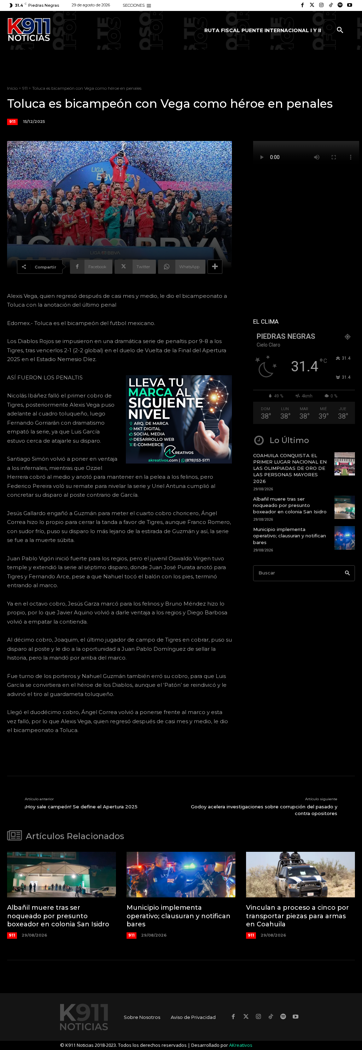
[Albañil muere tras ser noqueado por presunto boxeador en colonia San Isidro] (344, 507)
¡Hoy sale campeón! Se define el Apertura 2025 (81, 806)
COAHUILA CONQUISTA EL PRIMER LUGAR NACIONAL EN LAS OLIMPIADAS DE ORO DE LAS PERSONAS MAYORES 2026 (290, 468)
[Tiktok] (330, 5)
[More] (215, 267)
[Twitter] (312, 5)
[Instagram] (321, 5)
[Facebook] (302, 5)
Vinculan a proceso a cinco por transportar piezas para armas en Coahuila (297, 916)
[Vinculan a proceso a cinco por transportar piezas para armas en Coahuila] (300, 874)
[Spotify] (340, 5)
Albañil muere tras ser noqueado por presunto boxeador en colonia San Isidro (290, 505)
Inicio (12, 88)
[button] (340, 30)
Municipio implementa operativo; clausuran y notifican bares (289, 535)
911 (25, 88)
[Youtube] (349, 5)
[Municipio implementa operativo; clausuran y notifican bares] (344, 537)
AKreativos (240, 1045)
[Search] (347, 573)
